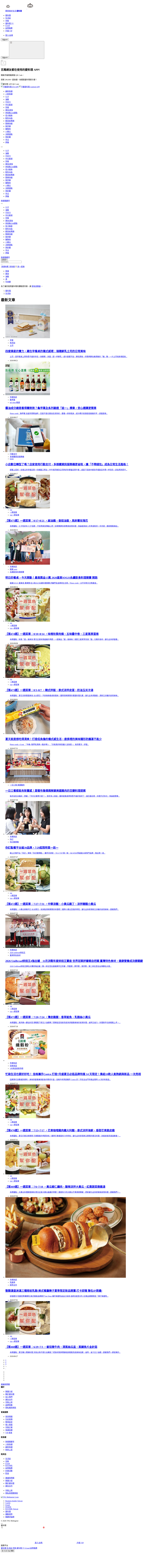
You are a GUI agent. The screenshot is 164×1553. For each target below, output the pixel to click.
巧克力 (8, 102)
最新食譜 (8, 91)
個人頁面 (8, 1425)
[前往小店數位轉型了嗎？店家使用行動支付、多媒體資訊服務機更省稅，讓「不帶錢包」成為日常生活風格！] (27, 451)
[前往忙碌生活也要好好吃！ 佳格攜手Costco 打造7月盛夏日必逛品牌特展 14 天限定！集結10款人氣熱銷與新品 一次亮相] (27, 1060)
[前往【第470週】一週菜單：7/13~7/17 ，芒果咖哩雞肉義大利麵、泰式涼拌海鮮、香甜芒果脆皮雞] (27, 1117)
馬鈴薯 (8, 137)
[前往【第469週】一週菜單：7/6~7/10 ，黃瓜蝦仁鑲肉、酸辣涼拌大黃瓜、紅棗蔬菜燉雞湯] (27, 1174)
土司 (11, 345)
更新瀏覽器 (36, 286)
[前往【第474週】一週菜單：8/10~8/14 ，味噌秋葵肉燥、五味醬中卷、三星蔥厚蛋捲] (27, 621)
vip (11, 510)
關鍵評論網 (9, 1517)
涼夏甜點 (8, 134)
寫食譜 (12, 267)
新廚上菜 (8, 1450)
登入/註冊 (9, 35)
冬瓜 (7, 140)
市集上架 (8, 1402)
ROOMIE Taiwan (11, 1509)
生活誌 (8, 18)
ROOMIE (8, 1465)
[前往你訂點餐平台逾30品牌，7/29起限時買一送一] (27, 834)
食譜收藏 (8, 1430)
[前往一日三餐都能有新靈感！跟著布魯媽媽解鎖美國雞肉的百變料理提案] (27, 782)
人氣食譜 (8, 94)
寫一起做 (21, 267)
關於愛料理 (9, 1394)
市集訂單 (8, 1427)
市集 (7, 21)
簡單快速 (8, 123)
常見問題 (8, 1417)
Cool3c (7, 1503)
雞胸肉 (8, 129)
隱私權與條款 (10, 1408)
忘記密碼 (8, 1419)
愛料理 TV (9, 23)
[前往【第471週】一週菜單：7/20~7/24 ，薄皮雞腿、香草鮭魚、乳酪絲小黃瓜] (27, 1004)
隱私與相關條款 (11, 1493)
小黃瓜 (8, 132)
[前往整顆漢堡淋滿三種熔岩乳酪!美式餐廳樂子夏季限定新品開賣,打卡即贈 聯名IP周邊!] (65, 1277)
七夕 (7, 97)
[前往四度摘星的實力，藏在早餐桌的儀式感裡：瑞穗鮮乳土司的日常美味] (27, 338)
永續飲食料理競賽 (17, 572)
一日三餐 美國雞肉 (17, 785)
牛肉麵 (8, 282)
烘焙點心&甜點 (11, 113)
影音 (7, 1473)
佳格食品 (13, 1066)
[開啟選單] (26, 50)
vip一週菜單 (14, 515)
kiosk (12, 459)
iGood (7, 26)
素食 (7, 274)
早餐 (7, 107)
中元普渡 (8, 105)
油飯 (7, 99)
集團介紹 (8, 1391)
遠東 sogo (13, 569)
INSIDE (8, 1507)
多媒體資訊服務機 (17, 457)
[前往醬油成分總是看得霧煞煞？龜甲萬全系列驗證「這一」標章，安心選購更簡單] (27, 394)
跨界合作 (13, 1285)
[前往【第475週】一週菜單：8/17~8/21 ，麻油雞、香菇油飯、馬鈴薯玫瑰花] (27, 508)
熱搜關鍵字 (5, 201)
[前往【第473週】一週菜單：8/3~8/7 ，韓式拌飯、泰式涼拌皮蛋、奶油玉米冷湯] (27, 677)
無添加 (12, 343)
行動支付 (13, 454)
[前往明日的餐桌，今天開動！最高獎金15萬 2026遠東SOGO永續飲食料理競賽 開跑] (27, 564)
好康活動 (8, 1471)
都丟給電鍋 (9, 121)
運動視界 (8, 1514)
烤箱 (7, 142)
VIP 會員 (8, 1433)
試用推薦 (8, 28)
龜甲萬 (12, 400)
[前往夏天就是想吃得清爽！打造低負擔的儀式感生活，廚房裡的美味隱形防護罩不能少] (27, 733)
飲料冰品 (8, 118)
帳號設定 (8, 1422)
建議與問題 (5, 1384)
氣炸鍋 (8, 126)
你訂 (11, 839)
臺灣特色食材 (15, 955)
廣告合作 (8, 1400)
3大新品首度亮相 (16, 1068)
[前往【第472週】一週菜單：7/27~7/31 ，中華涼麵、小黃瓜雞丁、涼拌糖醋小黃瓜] (27, 891)
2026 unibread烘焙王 (17, 953)
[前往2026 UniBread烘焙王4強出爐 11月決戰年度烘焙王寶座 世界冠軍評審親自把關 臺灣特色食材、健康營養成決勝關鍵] (27, 947)
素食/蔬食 (9, 110)
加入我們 (8, 1397)
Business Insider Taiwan (14, 1501)
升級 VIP (8, 31)
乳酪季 (12, 1282)
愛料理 (8, 15)
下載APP (5, 40)
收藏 (5, 267)
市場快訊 (13, 397)
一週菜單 (13, 512)
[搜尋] (2, 264)
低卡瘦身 (8, 115)
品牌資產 (8, 1405)
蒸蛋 (7, 271)
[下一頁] (5, 1368)
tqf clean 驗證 (15, 402)
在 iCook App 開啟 (8, 1551)
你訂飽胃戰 (14, 842)
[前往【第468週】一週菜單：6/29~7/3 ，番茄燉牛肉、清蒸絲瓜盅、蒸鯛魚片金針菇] (27, 1334)
